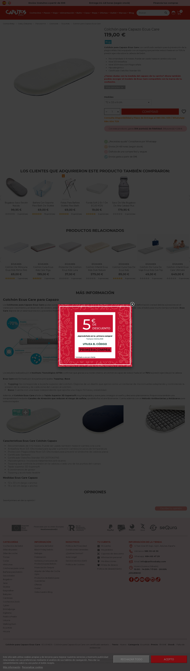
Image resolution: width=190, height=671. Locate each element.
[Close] (132, 304)
